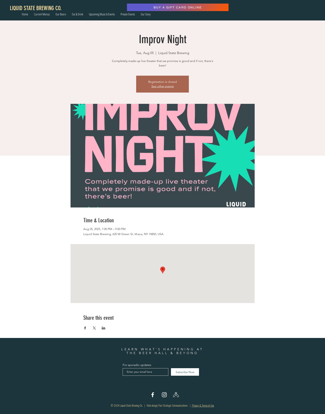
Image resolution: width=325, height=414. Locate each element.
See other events (162, 86)
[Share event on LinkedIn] (103, 328)
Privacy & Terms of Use (202, 405)
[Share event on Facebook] (85, 328)
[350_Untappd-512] (176, 394)
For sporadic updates (137, 364)
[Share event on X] (94, 328)
